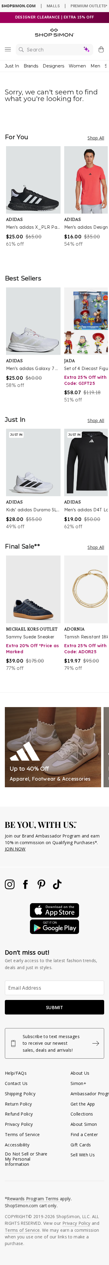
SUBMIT (54, 1007)
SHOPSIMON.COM (18, 6)
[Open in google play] (54, 932)
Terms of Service (22, 1134)
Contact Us (16, 1083)
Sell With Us (83, 1155)
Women (77, 66)
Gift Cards (81, 1145)
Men (95, 66)
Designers (53, 66)
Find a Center (84, 1134)
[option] (35, 204)
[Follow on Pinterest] (42, 887)
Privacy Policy (19, 1124)
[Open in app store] (54, 916)
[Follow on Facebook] (26, 887)
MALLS (53, 5)
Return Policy (18, 1104)
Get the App (83, 1104)
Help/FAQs (16, 1073)
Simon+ (78, 1083)
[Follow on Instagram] (10, 887)
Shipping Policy (20, 1093)
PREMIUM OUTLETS (89, 5)
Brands (31, 66)
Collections (82, 1114)
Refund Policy (19, 1114)
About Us (80, 1073)
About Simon (84, 1124)
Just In (12, 66)
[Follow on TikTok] (57, 887)
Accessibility (17, 1145)
